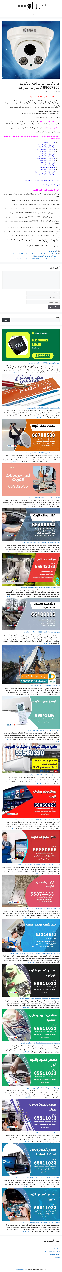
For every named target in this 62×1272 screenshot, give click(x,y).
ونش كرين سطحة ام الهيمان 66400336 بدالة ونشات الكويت (42, 632)
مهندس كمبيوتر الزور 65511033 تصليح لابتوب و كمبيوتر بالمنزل (41, 1088)
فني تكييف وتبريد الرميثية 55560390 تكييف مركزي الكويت (43, 774)
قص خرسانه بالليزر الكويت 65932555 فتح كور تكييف (44, 497)
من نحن (57, 1257)
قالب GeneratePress (21, 1269)
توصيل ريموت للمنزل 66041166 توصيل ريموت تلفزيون (43, 730)
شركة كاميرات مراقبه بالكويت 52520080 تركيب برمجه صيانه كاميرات (37, 258)
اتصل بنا (57, 1246)
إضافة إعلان (56, 1248)
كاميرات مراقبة (53, 251)
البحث (58, 317)
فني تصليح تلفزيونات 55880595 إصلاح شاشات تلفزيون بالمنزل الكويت (39, 864)
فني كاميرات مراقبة (36, 253)
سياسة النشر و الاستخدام (52, 1251)
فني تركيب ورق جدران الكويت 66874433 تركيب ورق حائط (42, 908)
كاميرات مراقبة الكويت (13, 253)
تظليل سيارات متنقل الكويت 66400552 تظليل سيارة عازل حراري (40, 542)
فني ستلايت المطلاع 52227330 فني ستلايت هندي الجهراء (43, 685)
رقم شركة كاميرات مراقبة (50, 253)
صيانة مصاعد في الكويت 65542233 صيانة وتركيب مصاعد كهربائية (40, 587)
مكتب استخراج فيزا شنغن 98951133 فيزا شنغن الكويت (43, 408)
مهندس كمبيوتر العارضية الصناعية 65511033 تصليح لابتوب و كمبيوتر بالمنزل (38, 1177)
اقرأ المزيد (16, 372)
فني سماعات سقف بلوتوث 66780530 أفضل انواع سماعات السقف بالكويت (37, 452)
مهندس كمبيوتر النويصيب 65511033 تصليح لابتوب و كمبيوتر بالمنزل (40, 998)
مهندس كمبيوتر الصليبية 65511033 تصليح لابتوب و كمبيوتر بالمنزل (40, 1222)
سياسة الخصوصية (54, 1254)
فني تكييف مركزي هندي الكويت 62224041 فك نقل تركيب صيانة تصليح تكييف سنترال (35, 953)
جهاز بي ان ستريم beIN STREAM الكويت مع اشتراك (44, 363)
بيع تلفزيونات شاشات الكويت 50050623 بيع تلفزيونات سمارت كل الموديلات (37, 819)
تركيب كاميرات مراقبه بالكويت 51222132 (45, 256)
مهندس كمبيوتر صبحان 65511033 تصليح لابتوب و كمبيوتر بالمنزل (41, 1132)
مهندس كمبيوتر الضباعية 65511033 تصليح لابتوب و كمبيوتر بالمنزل (40, 1043)
